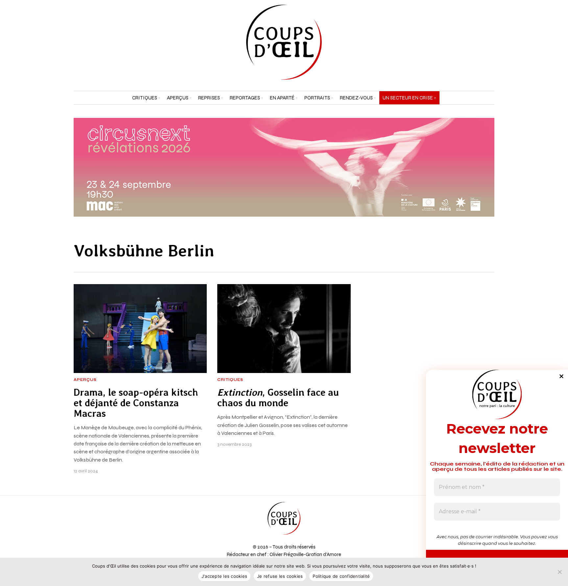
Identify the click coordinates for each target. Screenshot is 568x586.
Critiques (230, 380)
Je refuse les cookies (280, 576)
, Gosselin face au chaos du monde (278, 397)
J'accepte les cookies (224, 576)
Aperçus (85, 380)
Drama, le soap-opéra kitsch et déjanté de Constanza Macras (136, 403)
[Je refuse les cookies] (559, 572)
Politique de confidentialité (341, 576)
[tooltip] (473, 42)
